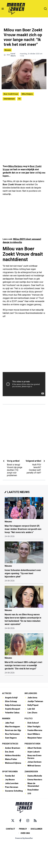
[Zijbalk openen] (2, 8)
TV (19, 99)
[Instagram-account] (27, 820)
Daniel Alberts (13, 55)
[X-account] (12, 820)
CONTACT (10, 829)
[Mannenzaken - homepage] (16, 8)
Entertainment (9, 99)
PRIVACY (23, 829)
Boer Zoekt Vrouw (11, 94)
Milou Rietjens (27, 94)
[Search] (45, 8)
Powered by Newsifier (24, 838)
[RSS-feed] (35, 820)
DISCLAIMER (36, 829)
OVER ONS (25, 833)
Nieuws (8, 50)
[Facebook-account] (20, 820)
